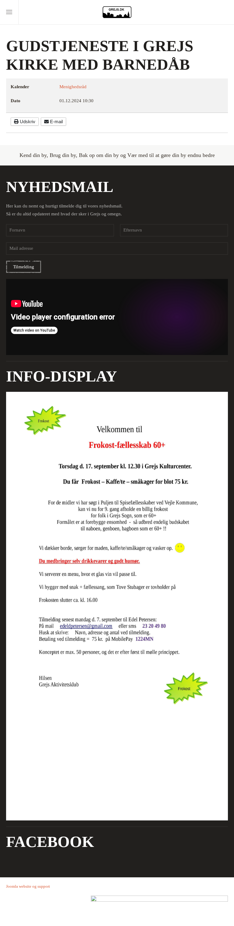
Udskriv (27, 121)
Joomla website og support (28, 886)
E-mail (56, 121)
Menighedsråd (73, 86)
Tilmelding (23, 266)
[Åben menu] (9, 12)
